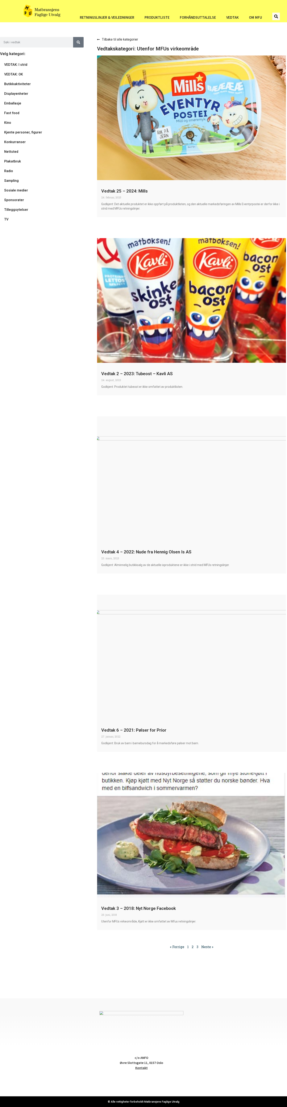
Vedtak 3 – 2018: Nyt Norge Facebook (138, 908)
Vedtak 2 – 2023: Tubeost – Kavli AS (137, 373)
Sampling (11, 181)
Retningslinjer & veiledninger (107, 17)
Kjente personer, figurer (23, 132)
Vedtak (232, 17)
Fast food (11, 113)
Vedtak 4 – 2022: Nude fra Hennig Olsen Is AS (146, 551)
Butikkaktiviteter (17, 84)
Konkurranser (15, 142)
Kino (7, 123)
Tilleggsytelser (16, 210)
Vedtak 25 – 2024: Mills (124, 191)
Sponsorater (14, 200)
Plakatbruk (12, 161)
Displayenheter (16, 94)
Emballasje (12, 103)
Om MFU (255, 17)
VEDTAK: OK (13, 74)
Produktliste (157, 17)
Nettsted (11, 152)
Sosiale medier (16, 190)
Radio (8, 171)
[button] (276, 16)
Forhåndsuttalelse (198, 17)
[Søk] (78, 42)
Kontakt (141, 1068)
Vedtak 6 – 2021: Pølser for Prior (133, 730)
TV (6, 219)
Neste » (207, 947)
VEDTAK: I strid (15, 65)
